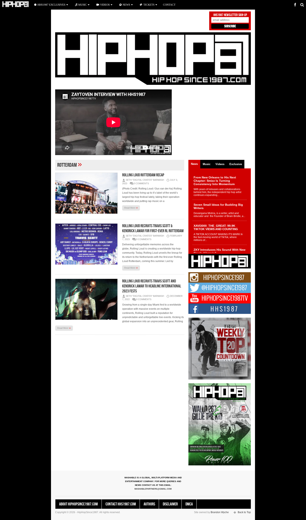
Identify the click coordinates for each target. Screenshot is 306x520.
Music (82, 4)
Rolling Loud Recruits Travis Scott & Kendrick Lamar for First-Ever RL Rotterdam (153, 228)
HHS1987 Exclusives (51, 4)
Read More (131, 207)
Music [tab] (206, 164)
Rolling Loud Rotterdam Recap (143, 175)
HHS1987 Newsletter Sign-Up (230, 15)
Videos (105, 4)
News (126, 4)
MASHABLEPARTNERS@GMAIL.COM (153, 489)
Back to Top (244, 512)
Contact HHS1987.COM (121, 504)
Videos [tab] (219, 164)
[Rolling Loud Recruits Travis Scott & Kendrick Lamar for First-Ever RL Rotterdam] (87, 244)
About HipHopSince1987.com (78, 504)
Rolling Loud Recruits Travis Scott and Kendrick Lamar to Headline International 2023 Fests (151, 286)
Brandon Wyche (220, 512)
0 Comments (141, 183)
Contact (169, 4)
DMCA (189, 504)
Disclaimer (170, 504)
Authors (149, 504)
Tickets (148, 4)
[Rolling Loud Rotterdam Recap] (87, 193)
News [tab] (194, 163)
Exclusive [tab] (235, 164)
